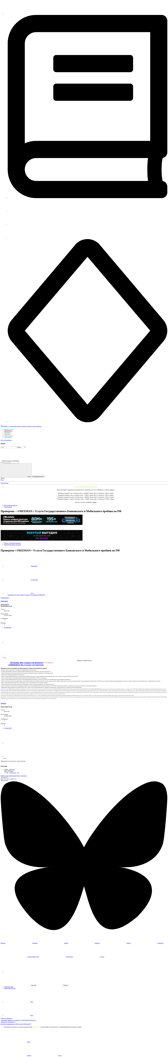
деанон (27, 595)
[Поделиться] (17, 642)
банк (12, 595)
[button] (32, 461)
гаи (15, 595)
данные (22, 595)
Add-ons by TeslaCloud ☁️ (8, 1022)
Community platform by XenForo (18, 1020)
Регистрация (4, 483)
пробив (40, 595)
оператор (35, 595)
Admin (94, 502)
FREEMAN (34, 566)
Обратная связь (8, 986)
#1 (5, 657)
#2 (5, 758)
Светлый (33, 985)
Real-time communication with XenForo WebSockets (16, 1024)
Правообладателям (9, 988)
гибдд (18, 595)
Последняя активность (11, 505)
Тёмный (65, 985)
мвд (31, 595)
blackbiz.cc (36, 1027)
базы (9, 595)
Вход (2, 480)
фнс (44, 595)
